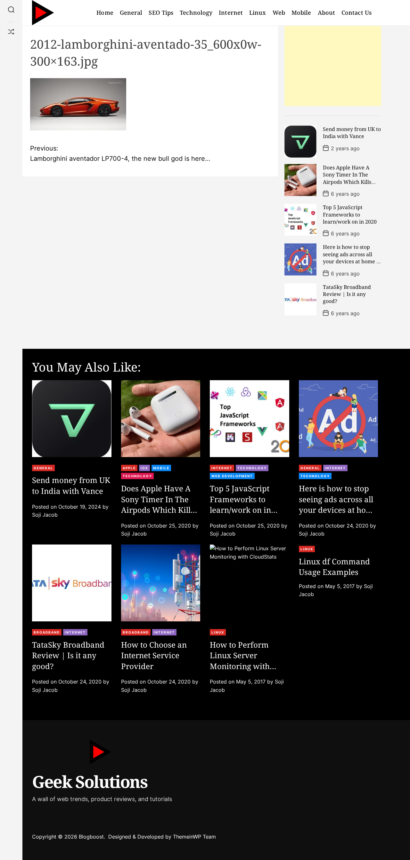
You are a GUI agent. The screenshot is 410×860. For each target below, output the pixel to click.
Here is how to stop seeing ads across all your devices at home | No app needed (351, 257)
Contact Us (356, 12)
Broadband (47, 632)
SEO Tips (161, 12)
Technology (196, 12)
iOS (144, 468)
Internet (231, 12)
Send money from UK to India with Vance (352, 133)
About (326, 12)
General (131, 12)
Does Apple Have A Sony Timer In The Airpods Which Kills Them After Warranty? (351, 178)
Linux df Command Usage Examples (334, 566)
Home (104, 12)
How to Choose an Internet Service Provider (154, 655)
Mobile (301, 12)
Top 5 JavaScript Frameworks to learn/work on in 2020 (350, 214)
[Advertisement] (332, 66)
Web (279, 12)
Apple (129, 468)
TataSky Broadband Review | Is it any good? (347, 294)
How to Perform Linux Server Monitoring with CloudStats (240, 660)
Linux (257, 12)
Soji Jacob (45, 515)
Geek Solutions (89, 781)
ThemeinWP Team (194, 836)
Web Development (232, 476)
